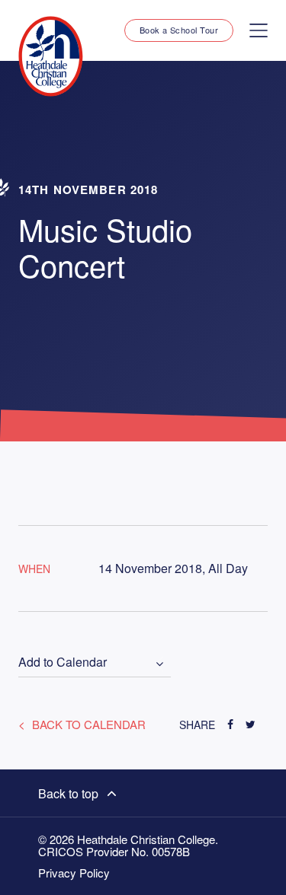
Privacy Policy (74, 873)
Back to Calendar (87, 724)
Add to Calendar (62, 662)
